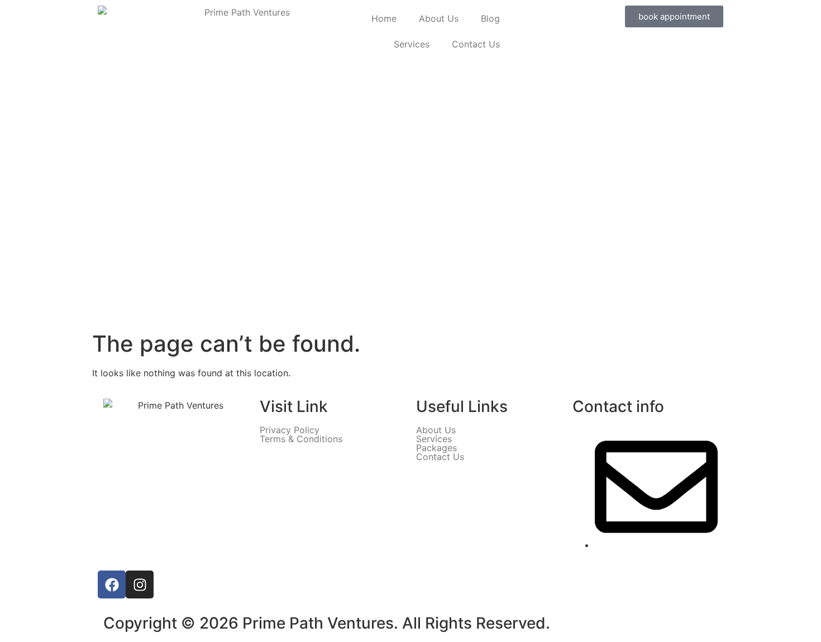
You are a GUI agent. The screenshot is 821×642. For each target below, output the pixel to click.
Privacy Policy (289, 429)
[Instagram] (140, 584)
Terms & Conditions (301, 438)
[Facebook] (112, 584)
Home (384, 18)
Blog (490, 18)
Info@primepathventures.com (657, 558)
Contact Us (476, 44)
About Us (439, 18)
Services (411, 44)
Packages (436, 447)
